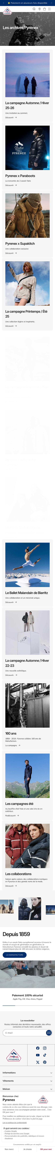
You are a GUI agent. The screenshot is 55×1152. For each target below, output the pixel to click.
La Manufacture (14, 955)
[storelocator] (39, 9)
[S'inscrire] (49, 1033)
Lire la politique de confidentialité (15, 1123)
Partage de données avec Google (17, 1134)
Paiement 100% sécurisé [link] (27, 995)
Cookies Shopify (11, 1131)
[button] (49, 9)
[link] (27, 974)
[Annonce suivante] (51, 3)
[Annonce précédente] (4, 3)
